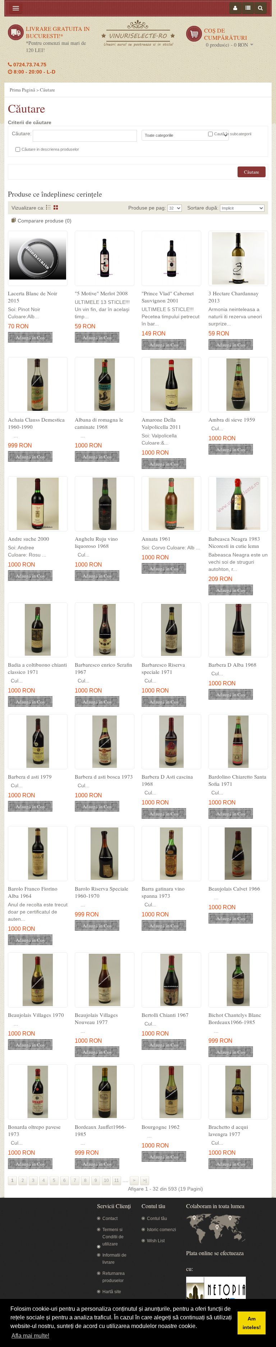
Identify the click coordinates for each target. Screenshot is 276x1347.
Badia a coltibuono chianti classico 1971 (37, 668)
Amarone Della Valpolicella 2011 (161, 423)
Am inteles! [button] (252, 1323)
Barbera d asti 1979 (30, 776)
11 (116, 1180)
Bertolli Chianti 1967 (165, 1014)
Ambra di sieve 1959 (231, 419)
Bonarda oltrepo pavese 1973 (34, 1130)
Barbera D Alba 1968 (232, 664)
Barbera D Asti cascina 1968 (167, 780)
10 (106, 1180)
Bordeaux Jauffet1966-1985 (100, 1130)
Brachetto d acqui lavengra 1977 (228, 1130)
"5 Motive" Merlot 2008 (101, 293)
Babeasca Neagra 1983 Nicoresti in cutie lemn (234, 542)
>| (145, 1180)
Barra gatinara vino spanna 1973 (163, 892)
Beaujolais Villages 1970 (36, 1014)
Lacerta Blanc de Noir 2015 (32, 297)
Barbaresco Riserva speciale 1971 (163, 668)
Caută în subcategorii (232, 134)
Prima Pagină (22, 89)
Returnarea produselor (113, 1277)
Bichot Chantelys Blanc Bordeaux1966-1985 (234, 1018)
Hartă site (111, 1291)
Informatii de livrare (114, 1259)
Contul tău (157, 1218)
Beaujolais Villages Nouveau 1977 (96, 1018)
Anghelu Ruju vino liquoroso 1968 (96, 542)
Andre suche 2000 (28, 538)
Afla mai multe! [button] (30, 1336)
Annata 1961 (156, 538)
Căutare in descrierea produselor (50, 149)
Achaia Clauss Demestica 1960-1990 (36, 423)
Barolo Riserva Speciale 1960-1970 (101, 892)
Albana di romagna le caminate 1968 (99, 423)
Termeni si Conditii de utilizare (113, 1237)
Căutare (47, 89)
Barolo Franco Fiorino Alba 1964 (33, 892)
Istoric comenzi (161, 1229)
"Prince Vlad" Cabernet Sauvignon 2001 (168, 297)
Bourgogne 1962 (161, 1126)
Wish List (156, 1240)
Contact (110, 1218)
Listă (48, 207)
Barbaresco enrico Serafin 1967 (103, 668)
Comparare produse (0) (45, 221)
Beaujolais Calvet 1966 (234, 888)
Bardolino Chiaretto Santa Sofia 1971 (237, 780)
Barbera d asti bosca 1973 (104, 776)
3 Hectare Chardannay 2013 (233, 297)
